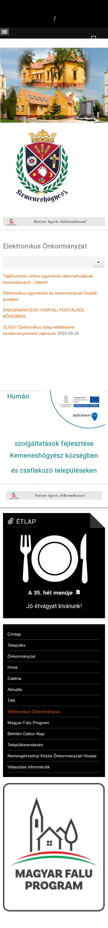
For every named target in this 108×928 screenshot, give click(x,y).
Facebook (54, 18)
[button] (98, 262)
